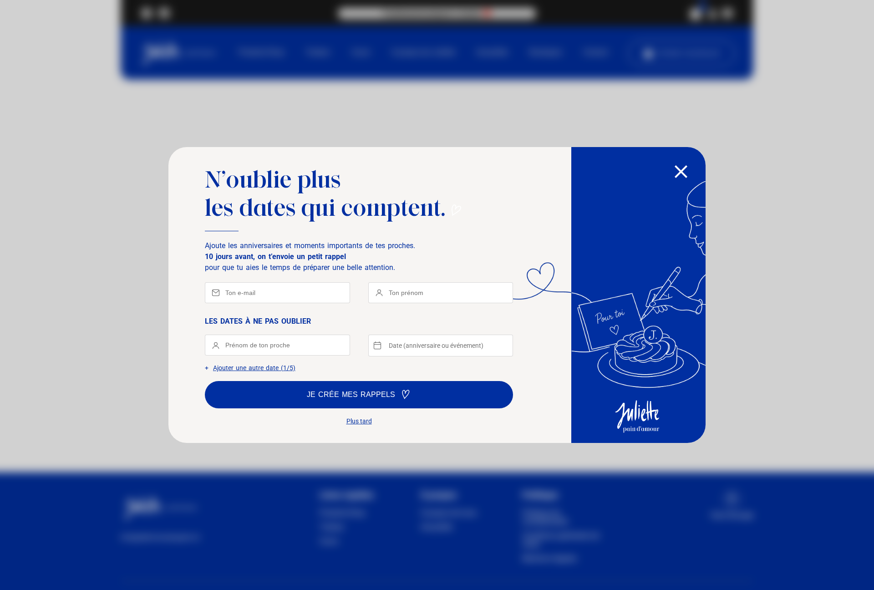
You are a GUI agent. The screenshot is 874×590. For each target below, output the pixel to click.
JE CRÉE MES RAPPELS (351, 394)
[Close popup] (681, 172)
